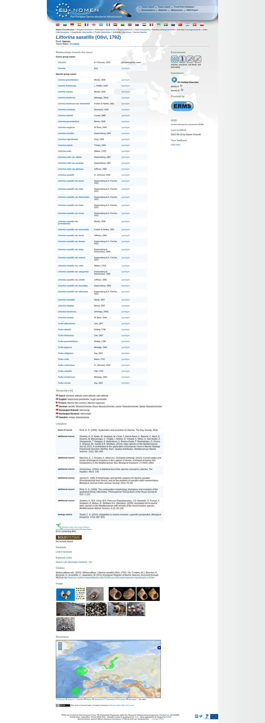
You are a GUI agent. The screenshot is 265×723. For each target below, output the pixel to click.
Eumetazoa (111, 30)
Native (89, 699)
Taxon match (164, 7)
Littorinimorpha (62, 32)
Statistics (162, 10)
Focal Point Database (184, 7)
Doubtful (79, 699)
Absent (71, 699)
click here (175, 145)
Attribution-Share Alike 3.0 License (121, 705)
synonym (126, 68)
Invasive (122, 699)
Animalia (89, 30)
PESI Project (192, 10)
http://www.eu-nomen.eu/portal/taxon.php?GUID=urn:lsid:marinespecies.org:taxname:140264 (109, 577)
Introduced (98, 699)
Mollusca (128, 30)
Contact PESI (158, 719)
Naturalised (111, 699)
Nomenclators (148, 10)
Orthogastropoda (167, 30)
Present (61, 699)
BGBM (168, 717)
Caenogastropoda (193, 30)
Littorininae (126, 32)
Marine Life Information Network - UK (74, 562)
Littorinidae (106, 32)
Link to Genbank (64, 552)
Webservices (177, 10)
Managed (132, 699)
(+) (71, 390)
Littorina (143, 32)
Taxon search (148, 7)
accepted (74, 44)
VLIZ (136, 717)
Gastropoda (145, 30)
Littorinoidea (87, 32)
